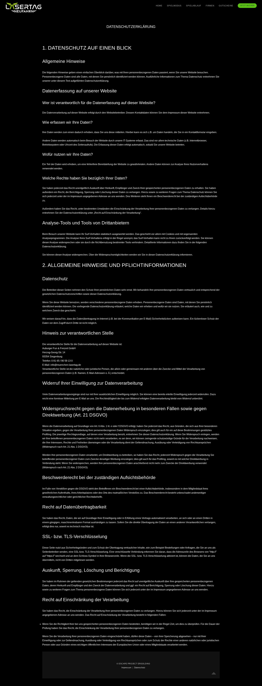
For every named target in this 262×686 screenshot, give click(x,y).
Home (159, 6)
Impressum (126, 667)
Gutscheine (226, 6)
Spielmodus (174, 6)
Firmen (210, 6)
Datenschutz (139, 667)
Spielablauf (193, 6)
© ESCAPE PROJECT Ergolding (133, 664)
